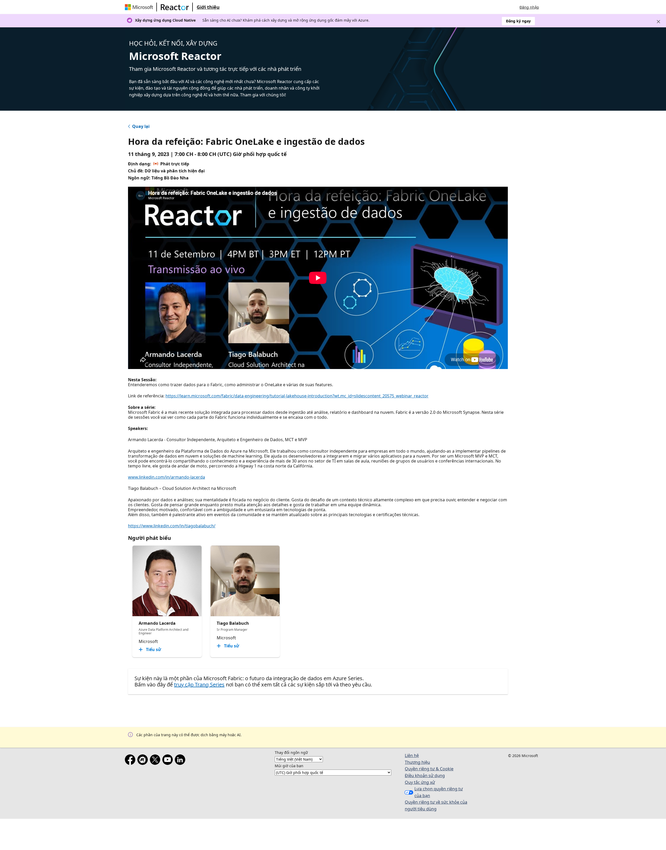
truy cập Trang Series (199, 684)
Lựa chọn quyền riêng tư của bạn (438, 792)
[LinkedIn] (181, 760)
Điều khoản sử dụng (425, 775)
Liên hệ (412, 755)
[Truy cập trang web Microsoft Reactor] (175, 7)
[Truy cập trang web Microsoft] (140, 7)
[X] (156, 760)
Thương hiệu (417, 762)
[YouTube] (168, 760)
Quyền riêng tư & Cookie (429, 769)
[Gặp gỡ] (143, 760)
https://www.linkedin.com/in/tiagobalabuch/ (171, 526)
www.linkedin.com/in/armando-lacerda (166, 477)
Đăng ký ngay (518, 20)
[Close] (658, 21)
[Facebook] (131, 760)
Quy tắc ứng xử (420, 782)
